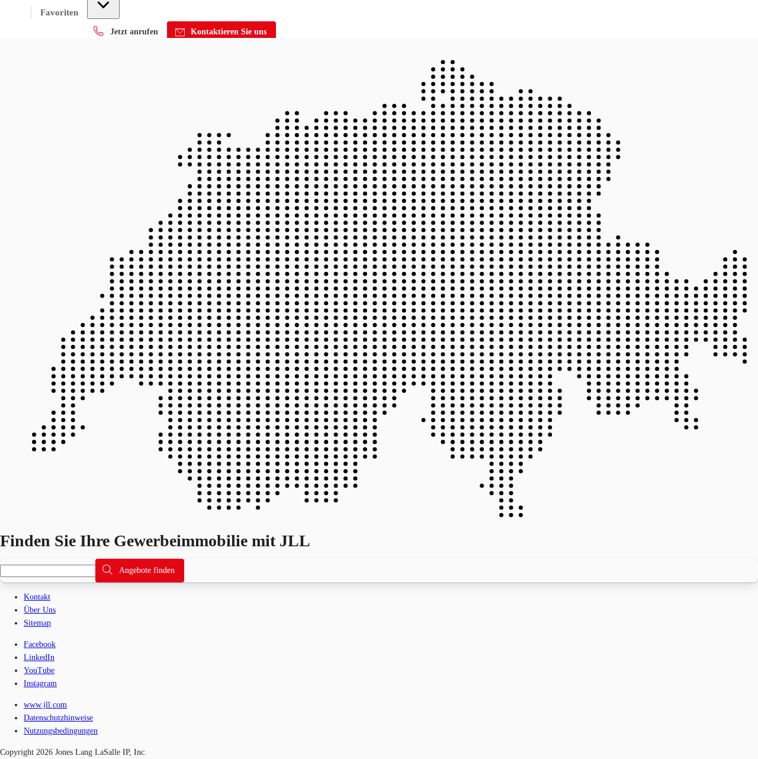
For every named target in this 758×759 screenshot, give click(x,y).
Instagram (40, 683)
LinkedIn (39, 657)
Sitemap (37, 623)
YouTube (39, 670)
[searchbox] (55, 571)
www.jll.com (45, 704)
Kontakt (37, 597)
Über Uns (40, 610)
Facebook (40, 644)
